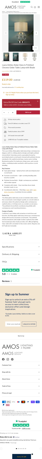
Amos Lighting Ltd (10, 410)
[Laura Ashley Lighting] (21, 234)
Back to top (21, 336)
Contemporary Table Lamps (13, 11)
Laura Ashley (5, 71)
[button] (34, 7)
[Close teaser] (32, 454)
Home (3, 11)
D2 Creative (19, 414)
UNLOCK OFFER (29, 324)
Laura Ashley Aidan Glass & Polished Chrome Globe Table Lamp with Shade (19, 12)
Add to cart (28, 112)
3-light (28, 190)
